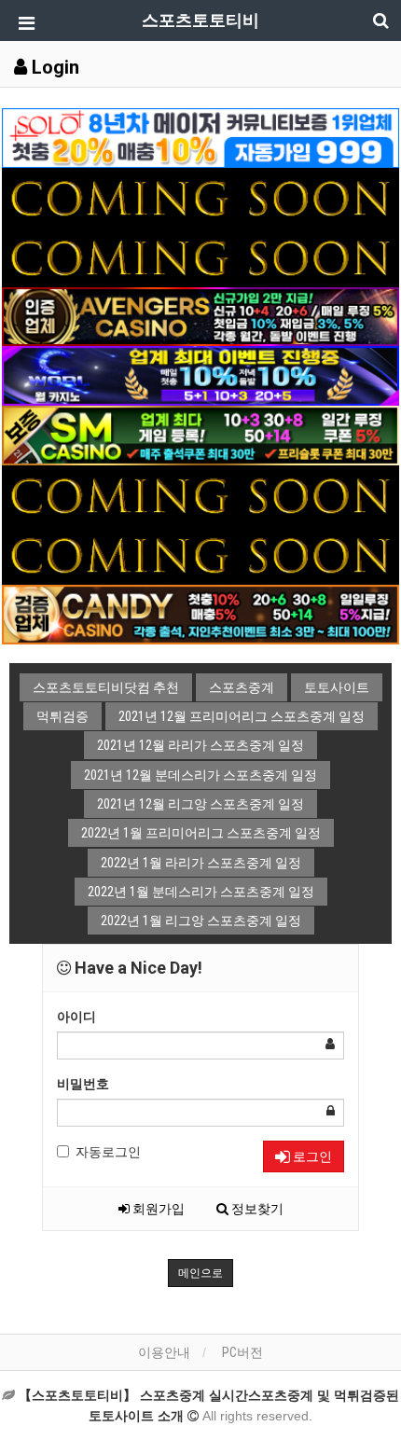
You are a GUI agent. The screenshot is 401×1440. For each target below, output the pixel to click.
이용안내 (164, 1352)
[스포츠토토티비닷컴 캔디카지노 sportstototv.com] (200, 612)
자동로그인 (108, 1151)
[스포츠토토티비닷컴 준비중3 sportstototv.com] (200, 554)
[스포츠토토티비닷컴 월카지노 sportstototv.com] (200, 374)
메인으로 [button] (200, 1273)
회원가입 (157, 1208)
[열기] (23, 23)
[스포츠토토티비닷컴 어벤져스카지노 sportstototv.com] (200, 315)
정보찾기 (255, 1208)
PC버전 (242, 1352)
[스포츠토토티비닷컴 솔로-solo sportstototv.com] (200, 137)
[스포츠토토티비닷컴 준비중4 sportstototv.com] (200, 494)
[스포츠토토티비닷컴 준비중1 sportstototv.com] (200, 195)
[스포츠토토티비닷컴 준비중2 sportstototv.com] (200, 255)
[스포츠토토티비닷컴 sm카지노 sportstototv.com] (200, 434)
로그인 (311, 1156)
